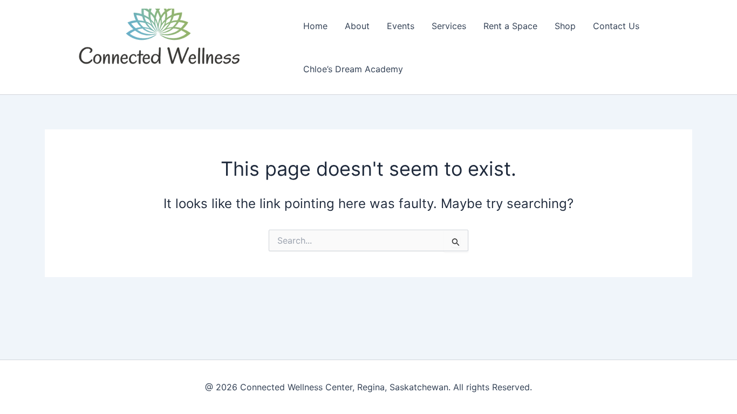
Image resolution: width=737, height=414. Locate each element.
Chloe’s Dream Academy (353, 69)
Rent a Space (510, 25)
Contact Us (616, 25)
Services (449, 25)
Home (315, 25)
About (357, 25)
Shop (565, 25)
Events (400, 25)
